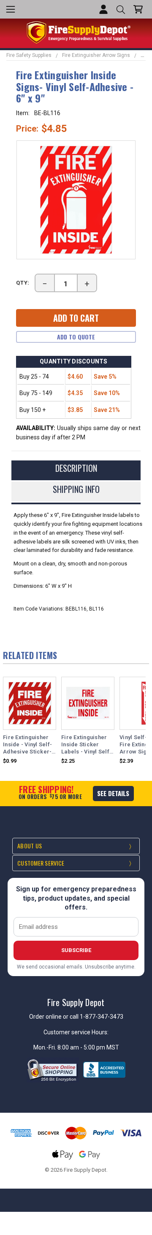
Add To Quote (76, 336)
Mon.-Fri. (45, 1047)
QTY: (23, 283)
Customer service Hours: (76, 1032)
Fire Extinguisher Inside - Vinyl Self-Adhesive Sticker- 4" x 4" (27, 745)
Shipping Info (76, 489)
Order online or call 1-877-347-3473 (76, 1016)
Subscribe (76, 950)
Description (76, 468)
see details (113, 793)
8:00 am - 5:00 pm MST (88, 1047)
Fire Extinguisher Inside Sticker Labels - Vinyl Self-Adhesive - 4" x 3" (86, 745)
